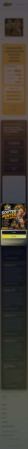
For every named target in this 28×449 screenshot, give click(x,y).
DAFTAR (14, 236)
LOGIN (14, 232)
